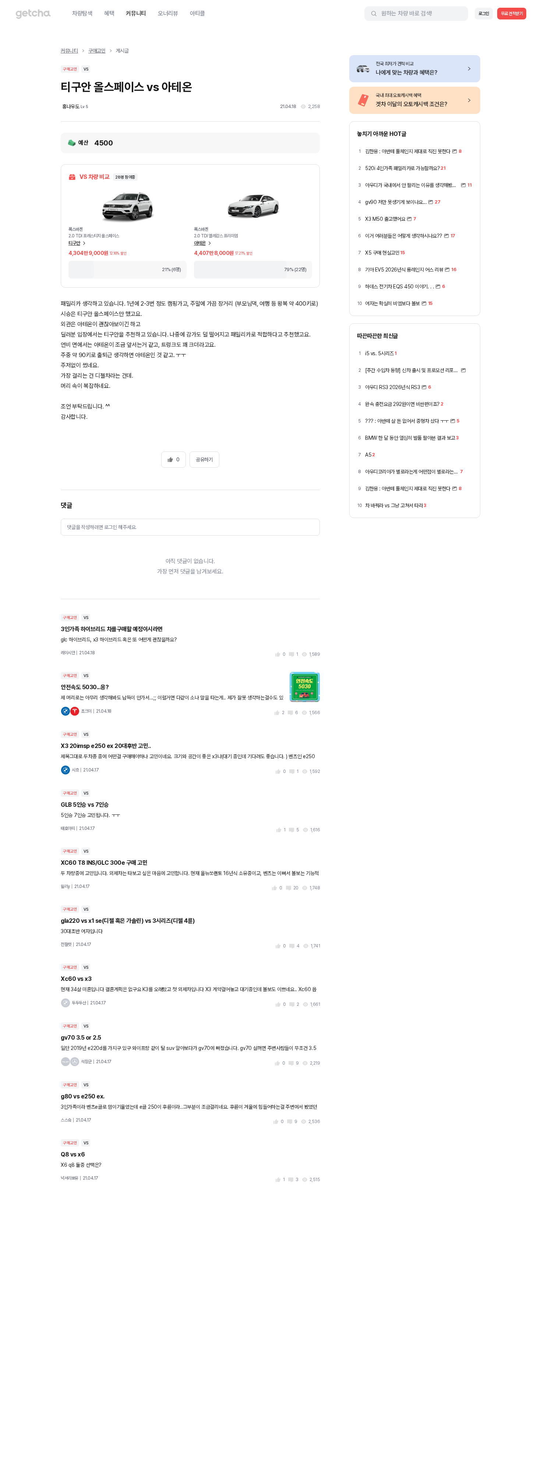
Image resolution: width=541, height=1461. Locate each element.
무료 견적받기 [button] (512, 13)
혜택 (109, 13)
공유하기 (204, 460)
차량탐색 (82, 13)
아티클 (197, 13)
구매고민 (97, 51)
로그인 (483, 13)
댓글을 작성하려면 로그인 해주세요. (102, 527)
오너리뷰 (168, 13)
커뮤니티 (136, 13)
